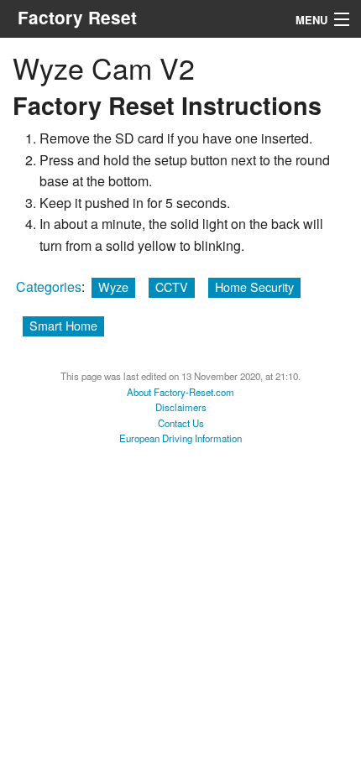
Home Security (254, 286)
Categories (48, 286)
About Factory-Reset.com (180, 392)
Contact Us (181, 423)
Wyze (113, 286)
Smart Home (63, 325)
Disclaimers (181, 407)
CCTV (171, 286)
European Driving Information (180, 438)
